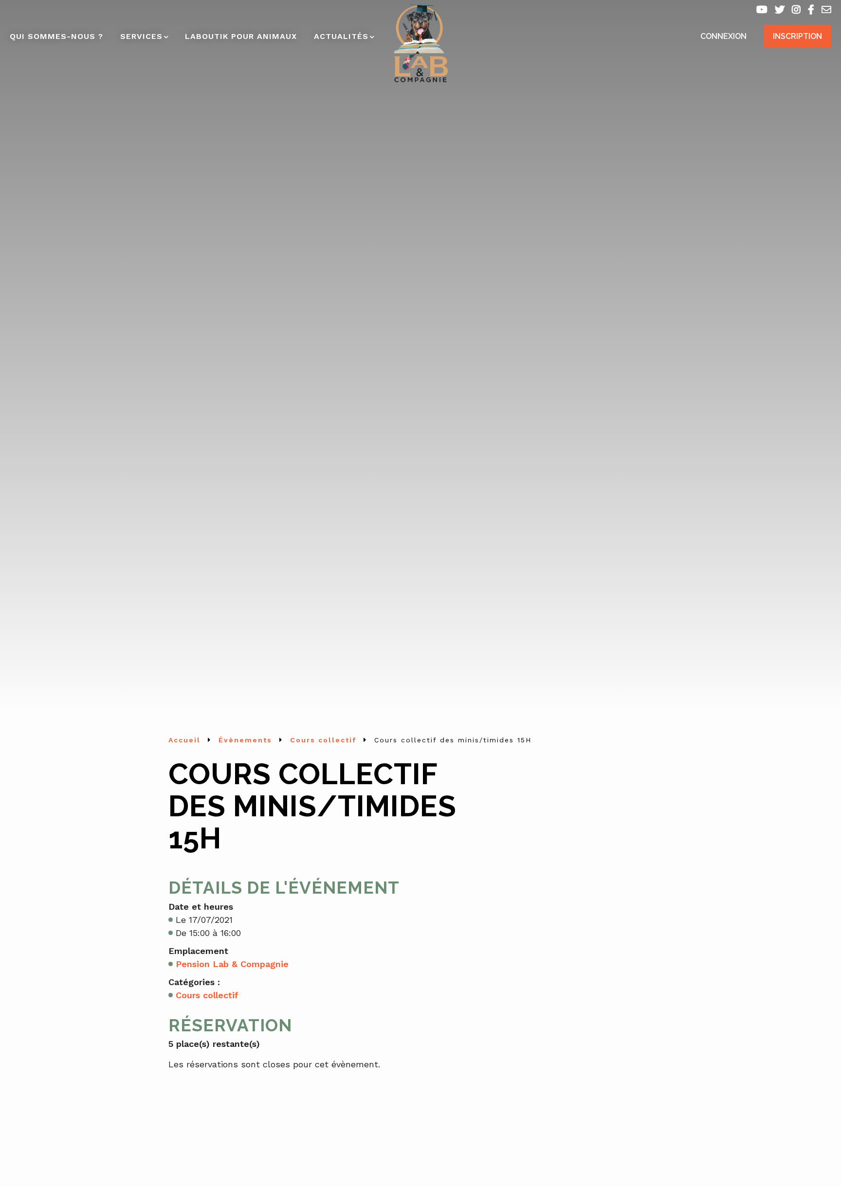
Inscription (797, 36)
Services (141, 36)
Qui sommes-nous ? (56, 36)
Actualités (341, 36)
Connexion (723, 36)
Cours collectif (207, 995)
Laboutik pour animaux (241, 36)
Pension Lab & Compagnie (232, 964)
